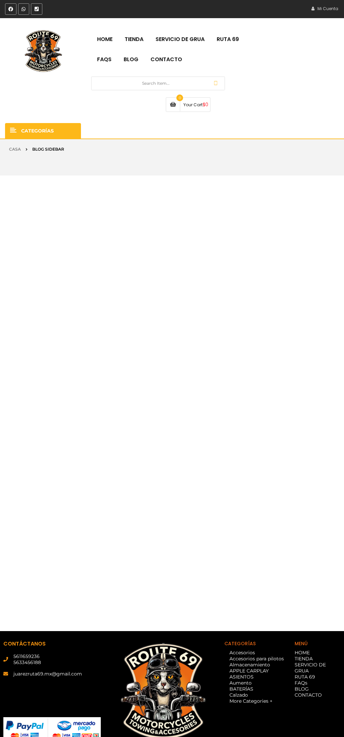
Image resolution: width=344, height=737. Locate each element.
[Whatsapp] (24, 9)
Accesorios (242, 653)
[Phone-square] (36, 9)
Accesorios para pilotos (256, 659)
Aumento (240, 683)
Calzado (238, 695)
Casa (15, 149)
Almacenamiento (249, 665)
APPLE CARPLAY (249, 671)
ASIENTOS (241, 677)
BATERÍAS (241, 689)
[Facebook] (10, 9)
